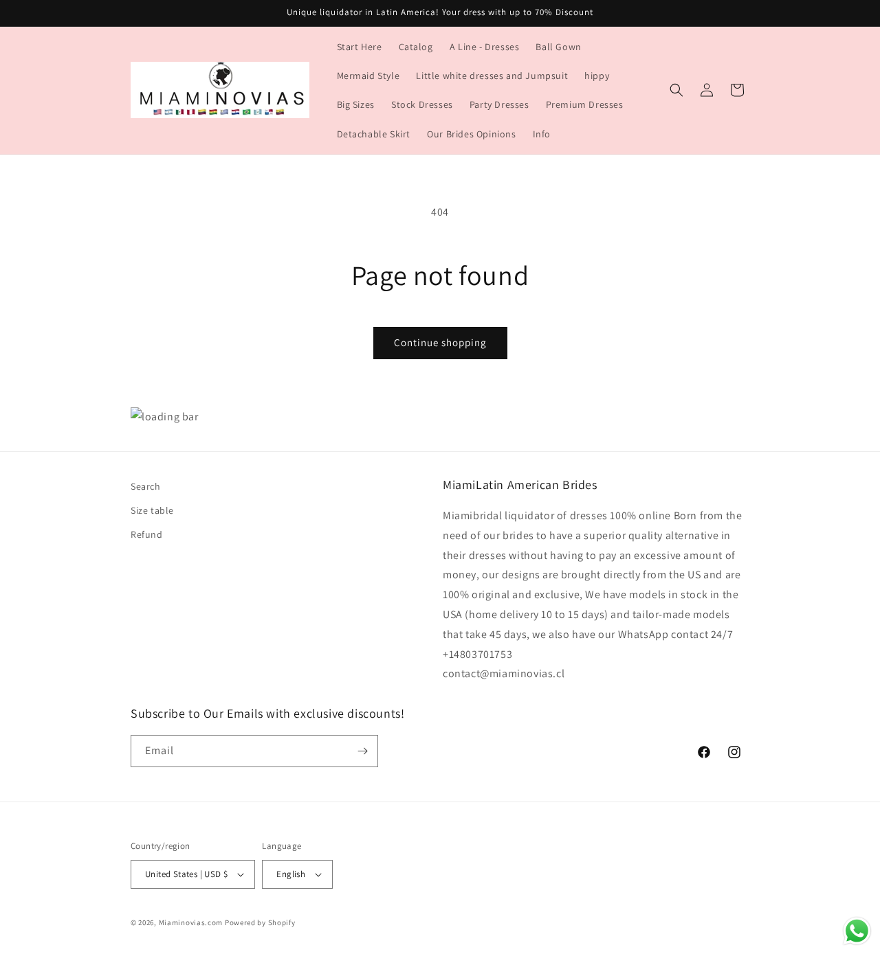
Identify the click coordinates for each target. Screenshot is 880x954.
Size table (152, 511)
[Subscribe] (362, 751)
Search (146, 486)
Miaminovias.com (191, 922)
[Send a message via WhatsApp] (857, 931)
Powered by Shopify (260, 922)
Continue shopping (440, 342)
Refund (147, 535)
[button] (676, 90)
